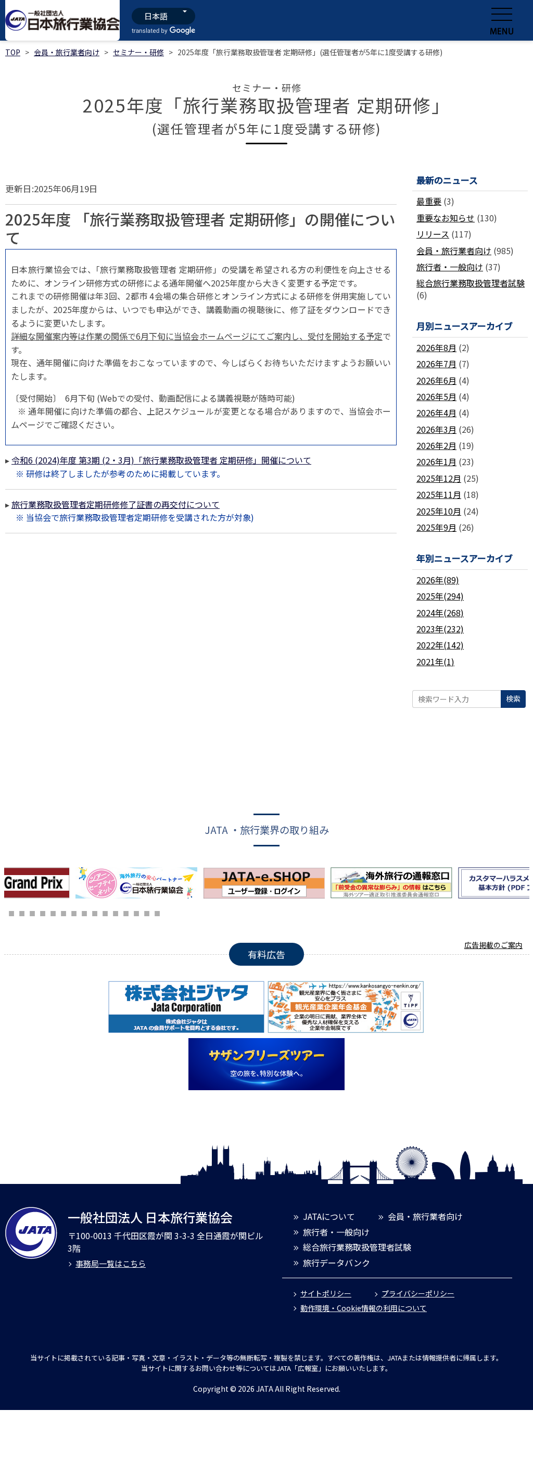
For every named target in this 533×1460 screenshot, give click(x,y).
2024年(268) (440, 612)
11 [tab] (84, 912)
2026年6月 (436, 380)
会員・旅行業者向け (66, 52)
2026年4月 (436, 412)
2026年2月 (436, 445)
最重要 (428, 201)
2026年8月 (436, 347)
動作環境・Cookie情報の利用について (363, 1308)
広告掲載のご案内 (493, 945)
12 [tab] (95, 912)
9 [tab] (63, 912)
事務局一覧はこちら (110, 1263)
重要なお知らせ (445, 217)
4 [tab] (11, 912)
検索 (513, 698)
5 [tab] (22, 912)
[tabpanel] (139, 883)
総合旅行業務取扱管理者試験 (470, 283)
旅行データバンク (336, 1262)
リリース (432, 234)
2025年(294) (440, 596)
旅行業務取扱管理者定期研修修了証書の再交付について (115, 504)
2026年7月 (436, 363)
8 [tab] (53, 912)
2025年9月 (436, 527)
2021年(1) (435, 661)
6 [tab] (32, 912)
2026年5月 (436, 396)
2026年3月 (436, 429)
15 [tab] (126, 912)
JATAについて (329, 1216)
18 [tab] (157, 912)
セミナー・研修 (138, 52)
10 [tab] (74, 912)
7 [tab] (42, 912)
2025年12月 (438, 478)
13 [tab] (105, 912)
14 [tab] (115, 912)
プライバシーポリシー (418, 1293)
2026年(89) (437, 579)
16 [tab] (136, 912)
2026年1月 (436, 461)
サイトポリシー (325, 1293)
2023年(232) (440, 628)
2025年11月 (438, 494)
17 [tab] (147, 912)
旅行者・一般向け (449, 266)
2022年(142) (440, 645)
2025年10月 (438, 511)
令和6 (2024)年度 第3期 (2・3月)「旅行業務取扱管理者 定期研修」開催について (161, 460)
